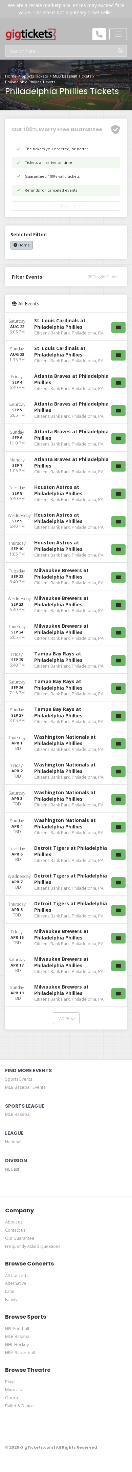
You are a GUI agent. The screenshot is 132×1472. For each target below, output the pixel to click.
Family (11, 1299)
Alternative (15, 1283)
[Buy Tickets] (118, 327)
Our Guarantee (20, 1238)
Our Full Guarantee (66, 205)
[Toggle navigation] (118, 34)
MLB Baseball (18, 1114)
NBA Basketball (20, 1353)
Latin (9, 1291)
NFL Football (17, 1329)
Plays (10, 1382)
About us (13, 1222)
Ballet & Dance (19, 1406)
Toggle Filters (104, 276)
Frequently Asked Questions (32, 1246)
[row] (66, 327)
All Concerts (16, 1275)
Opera (11, 1398)
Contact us (15, 1230)
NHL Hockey (17, 1344)
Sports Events (18, 1079)
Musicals (13, 1389)
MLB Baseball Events (25, 1087)
